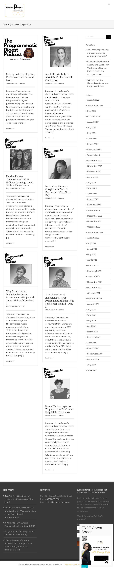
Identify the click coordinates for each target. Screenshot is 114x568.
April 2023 (92, 194)
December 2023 (94, 160)
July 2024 (91, 127)
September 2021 (95, 298)
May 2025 (91, 111)
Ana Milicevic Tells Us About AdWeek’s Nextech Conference (59, 77)
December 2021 (94, 282)
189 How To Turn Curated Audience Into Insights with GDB (98, 83)
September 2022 (95, 232)
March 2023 (92, 199)
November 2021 (94, 287)
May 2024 (91, 133)
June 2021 (91, 315)
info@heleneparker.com (58, 502)
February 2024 (94, 149)
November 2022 (94, 221)
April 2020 (92, 343)
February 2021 (93, 337)
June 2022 (92, 249)
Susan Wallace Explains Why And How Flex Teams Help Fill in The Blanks (59, 409)
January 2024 (93, 155)
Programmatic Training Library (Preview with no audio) (19, 533)
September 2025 (95, 105)
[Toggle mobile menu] (109, 4)
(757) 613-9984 (54, 499)
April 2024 (92, 139)
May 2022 (91, 254)
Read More (9, 128)
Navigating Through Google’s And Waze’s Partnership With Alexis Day (58, 190)
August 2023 (93, 177)
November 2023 (94, 166)
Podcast (22, 83)
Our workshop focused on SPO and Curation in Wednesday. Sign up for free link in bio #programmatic (98, 67)
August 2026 (93, 100)
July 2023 (91, 183)
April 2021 (91, 326)
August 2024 (93, 122)
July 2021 (91, 310)
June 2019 (91, 370)
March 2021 (92, 332)
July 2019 (91, 365)
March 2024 (92, 144)
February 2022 (94, 271)
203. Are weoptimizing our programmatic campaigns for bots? (98, 53)
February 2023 (94, 205)
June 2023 (92, 188)
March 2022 (92, 265)
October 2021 (93, 293)
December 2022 (94, 216)
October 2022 (93, 227)
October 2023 (93, 172)
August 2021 (93, 304)
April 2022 (92, 260)
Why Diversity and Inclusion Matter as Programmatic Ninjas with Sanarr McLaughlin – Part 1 (20, 297)
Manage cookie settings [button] (74, 564)
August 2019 (93, 359)
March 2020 (92, 348)
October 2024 (93, 116)
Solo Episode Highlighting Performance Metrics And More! (20, 77)
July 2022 (91, 243)
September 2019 (95, 354)
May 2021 (91, 321)
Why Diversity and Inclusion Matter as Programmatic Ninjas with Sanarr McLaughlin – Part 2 (59, 300)
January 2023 (93, 210)
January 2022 (93, 276)
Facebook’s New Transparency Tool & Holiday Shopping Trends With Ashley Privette (20, 181)
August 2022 (93, 238)
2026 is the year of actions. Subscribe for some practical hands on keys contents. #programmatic (18, 545)
